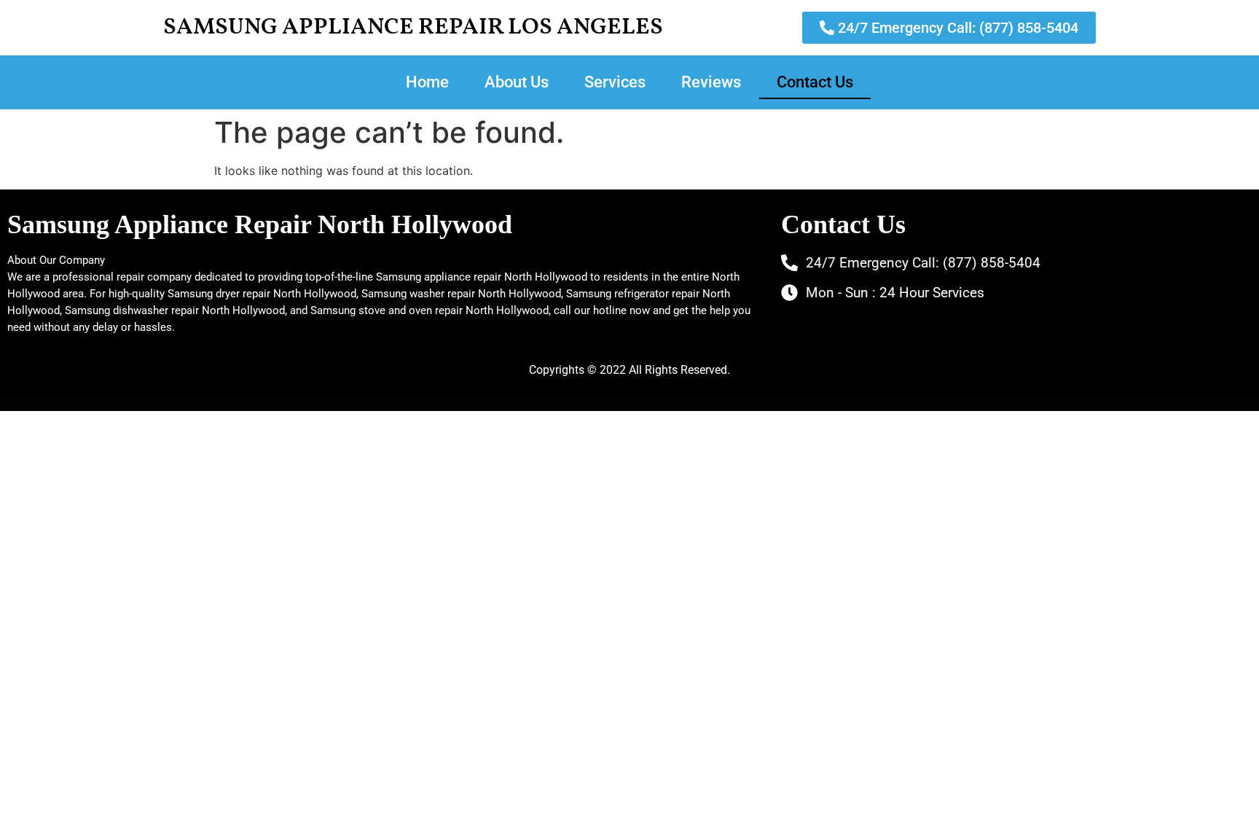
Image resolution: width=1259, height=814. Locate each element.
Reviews (711, 82)
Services (615, 82)
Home (427, 82)
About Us (517, 82)
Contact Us (815, 82)
